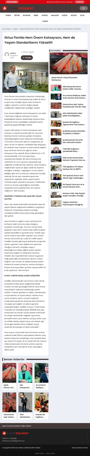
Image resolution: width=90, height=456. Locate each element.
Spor (82, 15)
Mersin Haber (39, 453)
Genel (36, 15)
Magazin (55, 15)
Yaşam (45, 21)
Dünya (8, 15)
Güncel (45, 15)
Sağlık (64, 15)
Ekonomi (26, 15)
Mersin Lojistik (50, 453)
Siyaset (74, 15)
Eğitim (17, 15)
